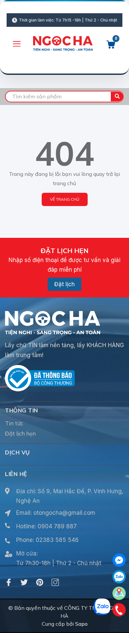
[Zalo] (119, 576)
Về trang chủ (64, 199)
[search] (117, 96)
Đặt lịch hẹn (20, 433)
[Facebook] (8, 582)
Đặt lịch (64, 284)
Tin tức (14, 423)
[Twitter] (24, 582)
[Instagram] (55, 582)
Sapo (81, 623)
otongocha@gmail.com (64, 512)
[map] (119, 593)
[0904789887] (119, 609)
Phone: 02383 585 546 (47, 540)
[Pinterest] (39, 582)
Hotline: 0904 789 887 (46, 526)
